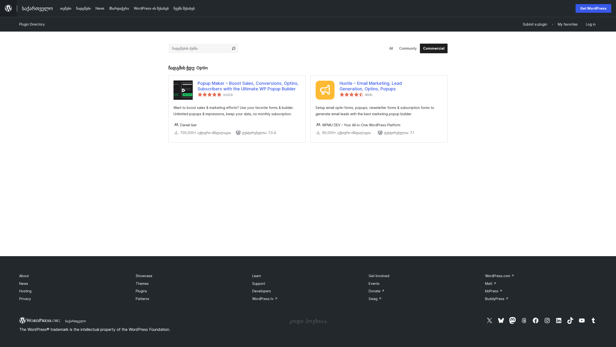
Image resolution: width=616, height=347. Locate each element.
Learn (256, 276)
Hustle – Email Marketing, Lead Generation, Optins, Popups (371, 86)
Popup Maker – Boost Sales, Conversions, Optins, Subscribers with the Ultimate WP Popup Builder (248, 86)
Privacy (25, 299)
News (23, 283)
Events (374, 283)
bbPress (493, 291)
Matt (490, 283)
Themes (142, 283)
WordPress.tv (265, 299)
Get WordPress (593, 8)
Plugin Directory (32, 24)
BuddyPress (496, 299)
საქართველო (75, 321)
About (24, 276)
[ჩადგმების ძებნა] (233, 48)
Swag (375, 299)
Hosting (25, 291)
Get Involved (379, 276)
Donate (377, 291)
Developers (261, 291)
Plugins (141, 291)
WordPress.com (499, 276)
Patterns (142, 299)
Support (258, 283)
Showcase (144, 276)
